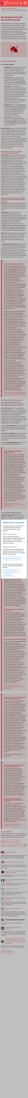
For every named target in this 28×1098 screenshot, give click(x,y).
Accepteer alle (8, 575)
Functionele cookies (11, 534)
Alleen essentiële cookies (11, 571)
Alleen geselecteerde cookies (12, 558)
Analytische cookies (11, 547)
